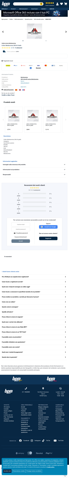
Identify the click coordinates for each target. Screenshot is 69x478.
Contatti (6, 409)
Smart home (34, 9)
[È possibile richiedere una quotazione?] (65, 342)
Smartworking (60, 413)
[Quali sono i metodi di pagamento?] (65, 352)
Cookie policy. (51, 467)
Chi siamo (7, 407)
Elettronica (4, 9)
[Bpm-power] (6, 4)
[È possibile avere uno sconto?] (65, 347)
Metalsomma (24, 77)
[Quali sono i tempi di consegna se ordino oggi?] (65, 287)
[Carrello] (65, 4)
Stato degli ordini (26, 413)
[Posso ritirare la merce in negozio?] (65, 317)
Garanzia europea (43, 417)
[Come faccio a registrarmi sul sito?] (65, 282)
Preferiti (23, 411)
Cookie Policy (42, 427)
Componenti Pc (60, 421)
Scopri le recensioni (49, 5)
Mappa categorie (43, 407)
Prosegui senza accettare (33, 471)
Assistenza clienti (26, 415)
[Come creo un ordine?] (65, 302)
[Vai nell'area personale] (57, 4)
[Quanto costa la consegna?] (65, 307)
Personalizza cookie (19, 471)
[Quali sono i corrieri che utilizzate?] (65, 322)
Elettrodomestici (23, 9)
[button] (3, 31)
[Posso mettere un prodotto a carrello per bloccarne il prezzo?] (65, 297)
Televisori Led (60, 419)
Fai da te (13, 9)
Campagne (59, 409)
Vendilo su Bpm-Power (8, 95)
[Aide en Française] (24, 90)
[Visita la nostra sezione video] (51, 379)
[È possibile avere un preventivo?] (65, 337)
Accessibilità (42, 429)
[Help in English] (20, 90)
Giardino (43, 9)
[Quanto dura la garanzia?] (65, 357)
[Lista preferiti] (61, 4)
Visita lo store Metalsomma (9, 43)
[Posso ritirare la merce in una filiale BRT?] (65, 327)
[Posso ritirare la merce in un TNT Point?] (65, 332)
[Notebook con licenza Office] (34, 13)
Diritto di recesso (43, 419)
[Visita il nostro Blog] (17, 379)
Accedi (23, 407)
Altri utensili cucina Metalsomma (29, 79)
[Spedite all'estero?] (65, 312)
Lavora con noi (8, 415)
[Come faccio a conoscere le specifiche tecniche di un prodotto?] (65, 292)
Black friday (59, 411)
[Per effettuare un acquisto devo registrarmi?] (65, 277)
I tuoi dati (24, 409)
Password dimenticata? (21, 237)
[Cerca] (41, 4)
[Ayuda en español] (16, 90)
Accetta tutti (7, 471)
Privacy (40, 425)
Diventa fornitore (9, 421)
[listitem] (14, 119)
